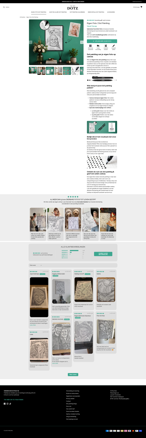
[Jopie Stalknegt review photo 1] (39, 297)
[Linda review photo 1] (39, 350)
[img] (33, 271)
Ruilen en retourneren (72, 393)
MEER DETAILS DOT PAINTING (96, 12)
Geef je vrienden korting (73, 414)
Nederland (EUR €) (137, 1)
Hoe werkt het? (70, 409)
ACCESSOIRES (111, 12)
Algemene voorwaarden (73, 396)
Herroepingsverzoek (72, 419)
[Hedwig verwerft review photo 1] (83, 289)
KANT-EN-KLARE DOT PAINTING (58, 12)
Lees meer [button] (33, 325)
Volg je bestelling (71, 416)
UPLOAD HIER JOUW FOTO (103, 41)
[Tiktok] (10, 404)
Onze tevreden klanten (72, 411)
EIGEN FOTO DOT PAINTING (38, 12)
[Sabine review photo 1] (106, 289)
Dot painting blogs (71, 403)
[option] (56, 42)
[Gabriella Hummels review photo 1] (61, 339)
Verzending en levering (72, 391)
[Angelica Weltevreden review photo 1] (61, 291)
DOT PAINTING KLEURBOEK (77, 12)
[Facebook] (5, 404)
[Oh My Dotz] (73, 8)
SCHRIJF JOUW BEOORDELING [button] (103, 254)
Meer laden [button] (73, 374)
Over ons (68, 406)
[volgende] (82, 42)
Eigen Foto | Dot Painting (32, 17)
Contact (68, 401)
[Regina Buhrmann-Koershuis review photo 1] (83, 337)
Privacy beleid (70, 398)
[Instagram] (7, 404)
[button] (91, 20)
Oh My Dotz (22, 17)
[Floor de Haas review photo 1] (106, 331)
